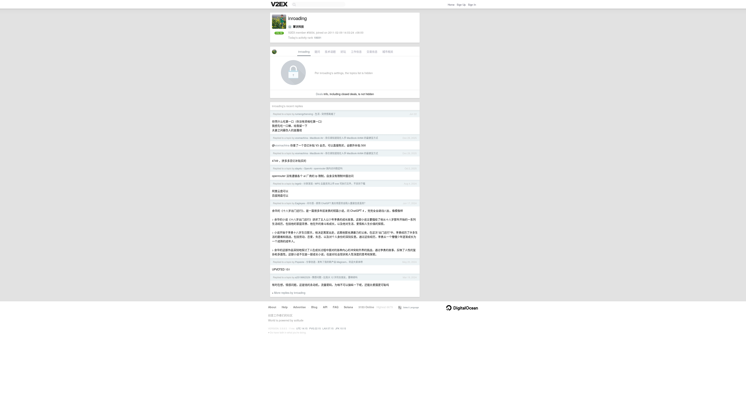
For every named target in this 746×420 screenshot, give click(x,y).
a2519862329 (302, 277)
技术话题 (330, 51)
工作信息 (356, 51)
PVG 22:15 (315, 328)
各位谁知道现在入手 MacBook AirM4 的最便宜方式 (351, 137)
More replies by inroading (289, 293)
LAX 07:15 (328, 328)
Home (451, 4)
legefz (298, 183)
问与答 (310, 203)
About (272, 307)
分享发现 (308, 183)
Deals (319, 94)
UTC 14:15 (302, 328)
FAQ (335, 307)
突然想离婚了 (329, 114)
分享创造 (310, 261)
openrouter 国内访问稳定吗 (328, 168)
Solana (348, 307)
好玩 (343, 51)
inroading (304, 51)
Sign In (472, 4)
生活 (317, 114)
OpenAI (308, 168)
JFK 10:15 (340, 328)
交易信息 (372, 51)
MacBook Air (316, 137)
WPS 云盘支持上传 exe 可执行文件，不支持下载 (340, 183)
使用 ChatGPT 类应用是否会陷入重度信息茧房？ (341, 203)
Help (285, 307)
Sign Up (461, 4)
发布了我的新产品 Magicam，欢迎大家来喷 (340, 261)
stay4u (298, 168)
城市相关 (387, 51)
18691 (318, 37)
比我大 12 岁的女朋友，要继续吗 (340, 277)
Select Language (410, 307)
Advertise (299, 307)
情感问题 (316, 277)
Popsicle (299, 261)
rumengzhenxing (304, 114)
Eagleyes (300, 203)
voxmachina (301, 137)
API (325, 307)
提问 (317, 51)
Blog (314, 307)
